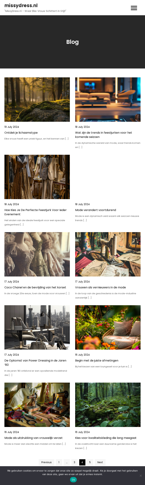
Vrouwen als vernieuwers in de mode (100, 287)
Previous (46, 462)
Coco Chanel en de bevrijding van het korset (35, 287)
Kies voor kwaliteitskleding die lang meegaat (106, 438)
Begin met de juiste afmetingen (96, 360)
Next (100, 462)
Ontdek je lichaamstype (21, 133)
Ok (73, 479)
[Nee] (140, 475)
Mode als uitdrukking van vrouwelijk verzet (33, 438)
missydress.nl (21, 5)
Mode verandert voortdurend (95, 210)
